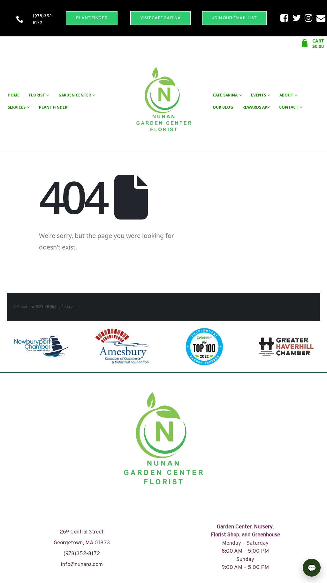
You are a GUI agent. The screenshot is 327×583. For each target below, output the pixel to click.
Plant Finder (53, 107)
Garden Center (74, 95)
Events (258, 95)
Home (13, 95)
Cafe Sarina (225, 95)
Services (17, 107)
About (286, 95)
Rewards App (256, 107)
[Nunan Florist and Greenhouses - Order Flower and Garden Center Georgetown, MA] (163, 101)
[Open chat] (312, 568)
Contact (288, 107)
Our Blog (223, 107)
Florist (37, 95)
